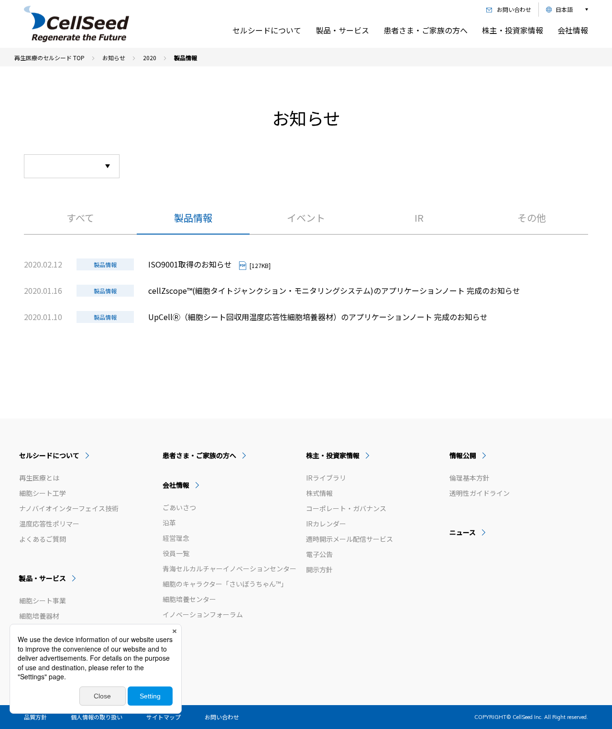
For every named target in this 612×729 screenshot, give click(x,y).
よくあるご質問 (42, 539)
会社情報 (572, 30)
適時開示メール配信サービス (349, 539)
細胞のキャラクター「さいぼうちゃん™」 (225, 584)
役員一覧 (176, 553)
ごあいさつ (179, 507)
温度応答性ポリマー (49, 523)
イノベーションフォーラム (203, 614)
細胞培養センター (189, 599)
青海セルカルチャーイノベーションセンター (229, 568)
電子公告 (319, 554)
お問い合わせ (222, 717)
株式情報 (319, 493)
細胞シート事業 (42, 600)
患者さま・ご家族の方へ (425, 30)
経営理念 (176, 538)
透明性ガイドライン (479, 493)
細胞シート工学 (42, 493)
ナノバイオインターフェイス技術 (69, 508)
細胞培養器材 (39, 616)
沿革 (169, 522)
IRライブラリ (326, 477)
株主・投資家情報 (512, 30)
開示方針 (319, 569)
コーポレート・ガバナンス (346, 508)
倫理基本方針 (469, 477)
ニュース (462, 532)
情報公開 (462, 455)
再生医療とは (39, 477)
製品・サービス (342, 30)
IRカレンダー (326, 523)
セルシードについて (266, 30)
